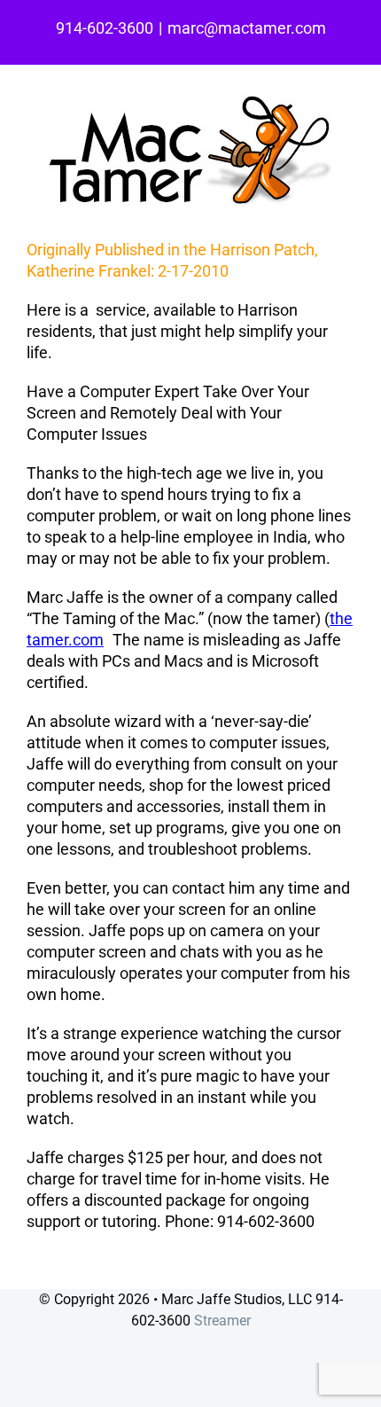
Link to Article (74, 1260)
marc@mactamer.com (246, 28)
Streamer (222, 1320)
